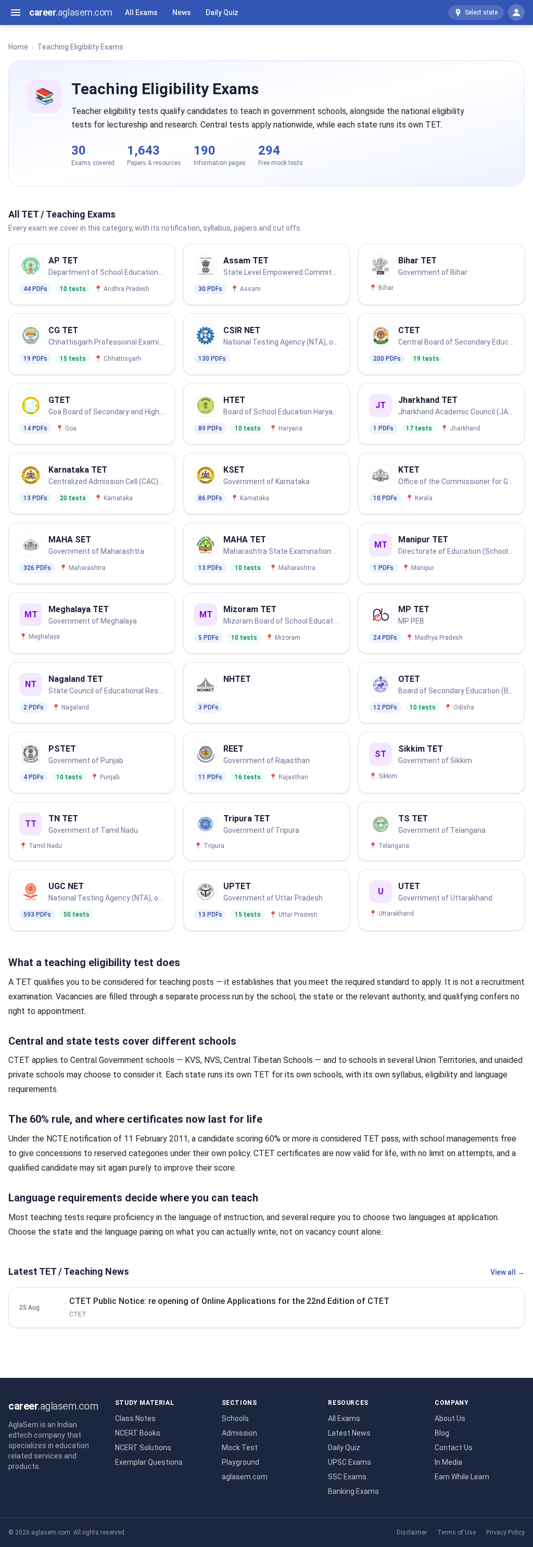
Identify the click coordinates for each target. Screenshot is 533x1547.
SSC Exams (347, 1477)
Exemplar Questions (149, 1462)
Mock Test (240, 1447)
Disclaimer (412, 1532)
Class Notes (135, 1418)
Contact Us (454, 1447)
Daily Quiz (222, 12)
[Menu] (15, 12)
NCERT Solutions (143, 1447)
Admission (239, 1433)
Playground (240, 1462)
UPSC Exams (349, 1462)
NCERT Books (137, 1433)
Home (18, 47)
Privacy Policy (505, 1532)
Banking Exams (353, 1491)
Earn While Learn (462, 1477)
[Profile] (516, 12)
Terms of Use (456, 1532)
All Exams (141, 12)
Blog (442, 1433)
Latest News (349, 1433)
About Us (450, 1418)
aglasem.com (245, 1477)
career (70, 12)
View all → (507, 1272)
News (181, 12)
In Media (448, 1462)
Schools (235, 1418)
